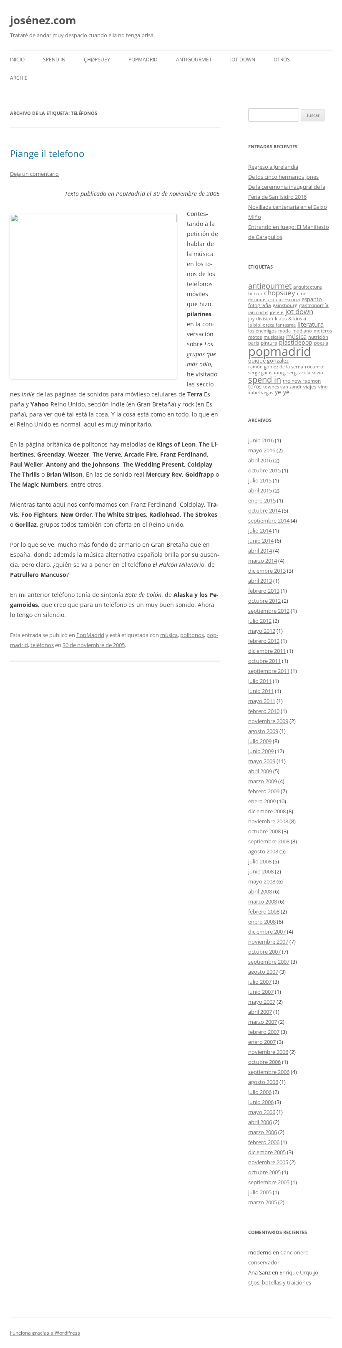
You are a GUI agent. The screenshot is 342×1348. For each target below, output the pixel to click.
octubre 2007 (264, 951)
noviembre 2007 (268, 941)
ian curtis (258, 312)
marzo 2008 (262, 901)
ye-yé (282, 392)
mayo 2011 (261, 701)
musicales (274, 337)
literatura (310, 324)
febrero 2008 (263, 911)
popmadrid (279, 351)
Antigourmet (194, 59)
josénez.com (43, 20)
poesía (321, 343)
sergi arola (298, 373)
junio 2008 (261, 871)
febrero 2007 (263, 1032)
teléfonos (42, 645)
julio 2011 (260, 681)
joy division (260, 319)
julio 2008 (260, 861)
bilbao (255, 293)
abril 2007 (260, 1011)
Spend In (54, 59)
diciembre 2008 (267, 811)
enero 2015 (262, 500)
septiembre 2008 (268, 841)
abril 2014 (260, 550)
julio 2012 (260, 620)
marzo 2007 (262, 1022)
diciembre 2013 (267, 570)
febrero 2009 (263, 791)
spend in (264, 379)
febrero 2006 (263, 1142)
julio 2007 (260, 981)
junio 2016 (261, 440)
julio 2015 (260, 480)
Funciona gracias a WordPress (45, 1332)
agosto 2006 (263, 1082)
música (169, 635)
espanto (312, 299)
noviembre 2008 (268, 821)
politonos (192, 635)
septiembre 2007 (268, 961)
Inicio (17, 59)
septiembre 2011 (268, 671)
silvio (317, 373)
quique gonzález (268, 360)
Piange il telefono (47, 153)
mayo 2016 (261, 450)
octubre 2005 (264, 1172)
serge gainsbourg (267, 373)
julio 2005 (260, 1192)
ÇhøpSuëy (97, 59)
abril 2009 (260, 771)
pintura (269, 342)
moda (284, 331)
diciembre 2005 (267, 1152)
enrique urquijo (265, 299)
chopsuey (279, 292)
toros (255, 386)
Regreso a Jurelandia (273, 166)
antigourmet (270, 285)
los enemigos (262, 331)
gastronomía (314, 305)
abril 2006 (260, 1122)
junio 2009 (261, 751)
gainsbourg (285, 305)
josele (277, 312)
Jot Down (242, 59)
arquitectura (307, 286)
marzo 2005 (262, 1202)
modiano (302, 331)
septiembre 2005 (268, 1182)
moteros (323, 331)
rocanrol (314, 366)
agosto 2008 (263, 851)
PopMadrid (143, 59)
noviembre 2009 (268, 721)
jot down (299, 311)
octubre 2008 (264, 831)
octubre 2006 (264, 1062)
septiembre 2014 (268, 520)
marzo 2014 (262, 560)
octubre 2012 (264, 600)
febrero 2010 (263, 711)
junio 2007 (261, 991)
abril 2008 (260, 891)
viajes (310, 386)
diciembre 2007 (267, 931)
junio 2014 (261, 540)
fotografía (259, 305)
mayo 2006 (261, 1112)
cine (302, 293)
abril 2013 (260, 580)
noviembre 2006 (268, 1052)
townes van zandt (282, 387)
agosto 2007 (263, 971)
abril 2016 (260, 460)
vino (323, 387)
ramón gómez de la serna (275, 367)
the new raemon (302, 380)
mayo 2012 (261, 631)
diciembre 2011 (267, 651)
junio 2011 (261, 691)
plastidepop (295, 342)
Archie (19, 77)
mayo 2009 (261, 761)
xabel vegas (260, 393)
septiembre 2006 (268, 1072)
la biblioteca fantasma (272, 325)
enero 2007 (262, 1042)
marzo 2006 (262, 1132)
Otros (282, 59)
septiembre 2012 (268, 610)
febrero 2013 (263, 590)
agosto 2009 (263, 731)
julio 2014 (260, 530)
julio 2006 (260, 1092)
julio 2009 (260, 741)
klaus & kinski (290, 318)
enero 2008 (262, 921)
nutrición (318, 337)
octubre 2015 (264, 470)
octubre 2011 (264, 661)
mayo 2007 (261, 1001)
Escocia (292, 299)
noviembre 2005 (268, 1162)
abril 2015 (260, 490)
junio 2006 (261, 1102)
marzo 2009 (262, 781)
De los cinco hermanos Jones (283, 176)
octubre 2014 (264, 510)
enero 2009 (262, 801)
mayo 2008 (261, 881)
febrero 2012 (263, 641)
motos (255, 337)
